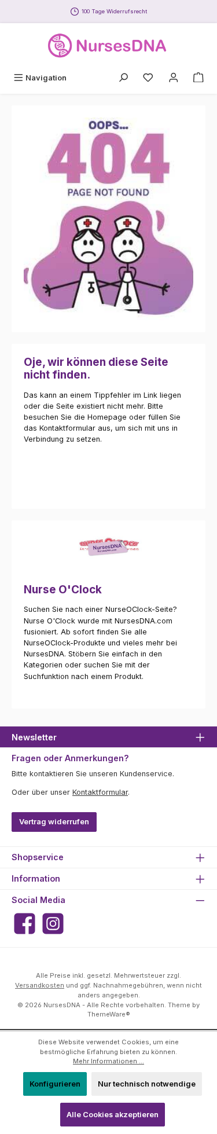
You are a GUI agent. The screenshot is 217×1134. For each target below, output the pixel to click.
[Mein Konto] (173, 77)
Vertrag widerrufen (54, 821)
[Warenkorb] (198, 77)
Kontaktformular (100, 792)
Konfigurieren (55, 1084)
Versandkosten (39, 985)
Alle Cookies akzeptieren (113, 1114)
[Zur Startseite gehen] (108, 46)
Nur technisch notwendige (147, 1084)
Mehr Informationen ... (108, 1061)
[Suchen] (123, 77)
